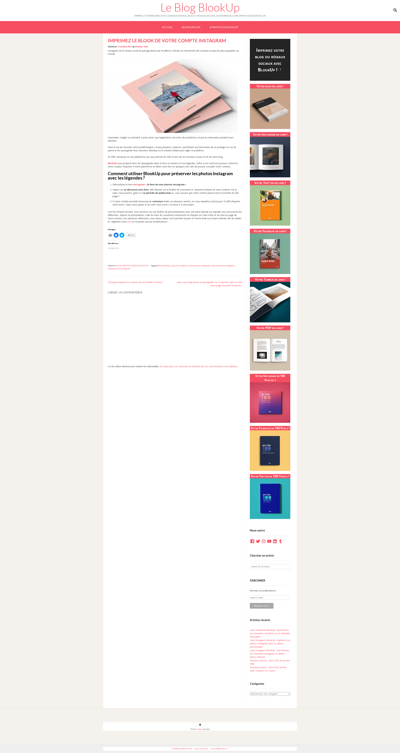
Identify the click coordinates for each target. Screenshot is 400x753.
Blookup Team (141, 46)
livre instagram (124, 268)
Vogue (200, 729)
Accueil (167, 27)
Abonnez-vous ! (261, 605)
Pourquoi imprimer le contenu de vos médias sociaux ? (135, 282)
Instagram (112, 268)
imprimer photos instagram (223, 265)
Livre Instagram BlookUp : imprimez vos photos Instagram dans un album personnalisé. (270, 643)
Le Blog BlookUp (200, 7)
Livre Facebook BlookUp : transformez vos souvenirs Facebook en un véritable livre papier (270, 633)
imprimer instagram (179, 265)
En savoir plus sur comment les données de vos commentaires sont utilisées (198, 366)
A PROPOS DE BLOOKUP (224, 27)
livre (129, 221)
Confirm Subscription (181, 749)
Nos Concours (201, 749)
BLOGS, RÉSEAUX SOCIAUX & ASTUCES (132, 265)
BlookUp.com (191, 27)
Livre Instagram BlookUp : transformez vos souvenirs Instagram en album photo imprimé (269, 653)
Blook (159, 265)
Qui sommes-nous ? (219, 749)
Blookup (166, 265)
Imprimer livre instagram (199, 265)
